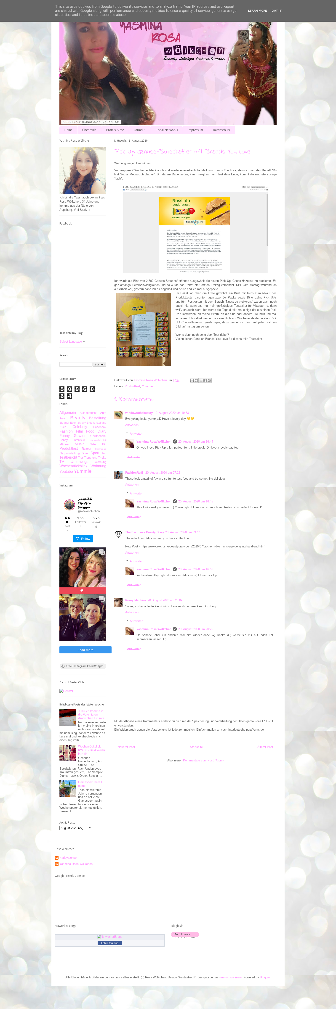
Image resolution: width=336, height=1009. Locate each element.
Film (79, 431)
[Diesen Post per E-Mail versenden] (192, 380)
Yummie (147, 386)
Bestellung (97, 418)
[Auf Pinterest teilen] (209, 380)
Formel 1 (140, 130)
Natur (93, 444)
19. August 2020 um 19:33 (171, 413)
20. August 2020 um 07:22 (162, 472)
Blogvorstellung (96, 422)
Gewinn (80, 436)
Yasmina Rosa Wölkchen (153, 441)
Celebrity (79, 427)
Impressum (195, 130)
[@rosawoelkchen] (69, 505)
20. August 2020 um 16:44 (195, 441)
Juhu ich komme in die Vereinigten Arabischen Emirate (91, 714)
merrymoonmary (231, 977)
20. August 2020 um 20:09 (165, 600)
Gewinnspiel (98, 436)
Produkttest (132, 386)
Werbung (100, 462)
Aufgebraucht (88, 412)
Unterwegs (79, 462)
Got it (277, 10)
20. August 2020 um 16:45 (195, 501)
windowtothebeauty (139, 413)
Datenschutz (221, 130)
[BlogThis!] (196, 380)
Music (79, 444)
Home (68, 130)
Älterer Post (265, 747)
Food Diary (96, 431)
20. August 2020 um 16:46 (195, 569)
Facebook (99, 427)
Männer (64, 444)
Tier (80, 457)
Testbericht (68, 457)
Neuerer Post (126, 747)
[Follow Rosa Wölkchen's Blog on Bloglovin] (185, 937)
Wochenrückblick (73, 466)
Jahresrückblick (98, 440)
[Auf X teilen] (200, 380)
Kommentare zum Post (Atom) (203, 760)
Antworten (132, 425)
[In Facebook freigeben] (205, 380)
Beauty (77, 417)
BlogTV (82, 423)
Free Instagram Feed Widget (85, 666)
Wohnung (98, 466)
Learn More (257, 10)
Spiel (85, 453)
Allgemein (67, 413)
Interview (79, 439)
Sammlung (100, 449)
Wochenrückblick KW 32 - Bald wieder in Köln (91, 750)
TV (61, 462)
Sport (95, 453)
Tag (103, 453)
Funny (64, 436)
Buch (62, 427)
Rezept (86, 448)
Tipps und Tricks (95, 457)
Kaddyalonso (68, 857)
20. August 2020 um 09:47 (182, 532)
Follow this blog (109, 943)
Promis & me (115, 130)
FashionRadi (134, 472)
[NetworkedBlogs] (109, 936)
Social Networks (167, 130)
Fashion (66, 431)
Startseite (196, 747)
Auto (103, 413)
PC (104, 444)
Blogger (265, 977)
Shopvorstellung (69, 453)
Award (63, 418)
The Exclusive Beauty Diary (144, 532)
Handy (63, 440)
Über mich (89, 130)
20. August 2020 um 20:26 (195, 629)
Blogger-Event (68, 422)
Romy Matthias (135, 600)
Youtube (66, 471)
